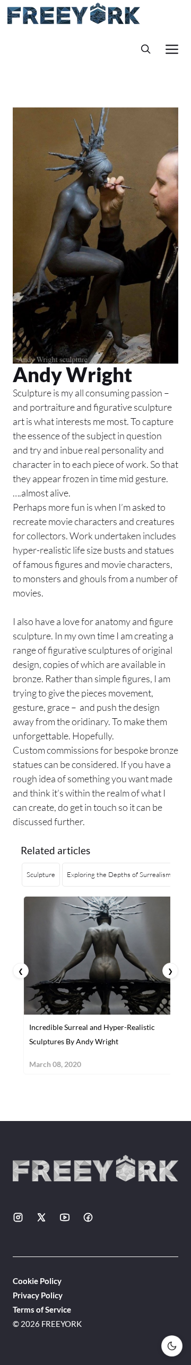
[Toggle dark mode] (172, 1346)
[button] (146, 49)
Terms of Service (42, 1309)
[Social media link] (18, 1217)
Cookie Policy (37, 1281)
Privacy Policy (38, 1295)
